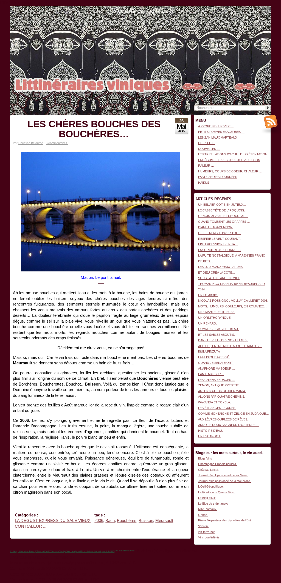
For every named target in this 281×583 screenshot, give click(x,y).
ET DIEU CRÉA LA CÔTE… (216, 272)
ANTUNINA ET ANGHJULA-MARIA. (222, 391)
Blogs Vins (205, 458)
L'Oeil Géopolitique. (211, 486)
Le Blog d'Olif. (207, 497)
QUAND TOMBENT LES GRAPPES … (224, 221)
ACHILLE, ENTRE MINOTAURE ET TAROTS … (230, 346)
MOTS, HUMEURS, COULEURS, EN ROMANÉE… (232, 306)
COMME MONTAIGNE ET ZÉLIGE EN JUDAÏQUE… (233, 413)
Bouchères (126, 520)
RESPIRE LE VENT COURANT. (219, 238)
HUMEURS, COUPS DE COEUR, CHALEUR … (230, 171)
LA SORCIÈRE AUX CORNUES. (219, 250)
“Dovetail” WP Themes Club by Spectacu (55, 551)
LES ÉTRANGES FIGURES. (217, 407)
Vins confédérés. (209, 537)
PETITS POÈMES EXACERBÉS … (221, 131)
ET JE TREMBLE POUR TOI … (219, 233)
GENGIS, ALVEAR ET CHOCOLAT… (223, 216)
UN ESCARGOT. (209, 436)
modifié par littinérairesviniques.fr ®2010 (95, 551)
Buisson (146, 520)
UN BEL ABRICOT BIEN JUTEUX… (222, 204)
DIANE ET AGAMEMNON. (215, 227)
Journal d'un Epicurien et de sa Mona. (223, 475)
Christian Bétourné (30, 143)
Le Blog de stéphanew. (213, 503)
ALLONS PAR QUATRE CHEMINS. (221, 396)
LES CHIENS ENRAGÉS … (216, 379)
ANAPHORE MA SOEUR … (216, 368)
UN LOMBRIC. (208, 295)
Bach (110, 520)
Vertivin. (203, 526)
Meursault (164, 520)
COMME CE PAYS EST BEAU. (218, 329)
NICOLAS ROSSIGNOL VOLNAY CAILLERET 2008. (233, 300)
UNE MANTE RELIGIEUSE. (216, 312)
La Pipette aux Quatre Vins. (216, 492)
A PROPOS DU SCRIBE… (216, 126)
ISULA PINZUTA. (209, 351)
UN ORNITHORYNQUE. (214, 317)
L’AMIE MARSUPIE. (211, 374)
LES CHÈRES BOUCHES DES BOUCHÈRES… (94, 129)
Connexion (264, 8)
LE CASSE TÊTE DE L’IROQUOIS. (221, 210)
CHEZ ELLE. (206, 143)
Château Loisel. (208, 469)
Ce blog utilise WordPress (22, 551)
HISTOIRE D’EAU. (210, 430)
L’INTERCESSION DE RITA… (218, 244)
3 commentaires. (57, 143)
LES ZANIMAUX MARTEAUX (217, 137)
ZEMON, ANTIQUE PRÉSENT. (218, 385)
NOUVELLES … (209, 148)
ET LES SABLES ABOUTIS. (216, 334)
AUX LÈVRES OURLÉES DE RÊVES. (223, 419)
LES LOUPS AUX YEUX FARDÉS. (220, 266)
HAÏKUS (203, 182)
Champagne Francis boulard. (217, 464)
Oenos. (203, 514)
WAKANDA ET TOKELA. (214, 402)
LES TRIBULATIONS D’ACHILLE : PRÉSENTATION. (233, 154)
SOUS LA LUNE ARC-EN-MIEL (219, 278)
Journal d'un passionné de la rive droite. (224, 481)
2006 (98, 520)
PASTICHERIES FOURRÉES (217, 176)
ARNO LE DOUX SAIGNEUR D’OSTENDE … (228, 425)
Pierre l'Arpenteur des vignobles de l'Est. (225, 520)
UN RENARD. (207, 323)
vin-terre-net (206, 532)
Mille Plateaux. (207, 509)
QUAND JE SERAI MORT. (216, 362)
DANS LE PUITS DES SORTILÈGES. (223, 340)
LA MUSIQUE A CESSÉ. (214, 357)
